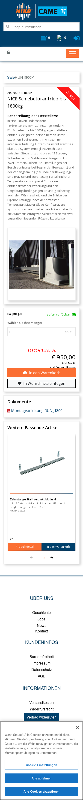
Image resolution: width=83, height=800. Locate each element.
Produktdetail (25, 547)
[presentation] (31, 557)
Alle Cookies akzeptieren (41, 791)
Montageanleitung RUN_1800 (36, 410)
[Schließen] (77, 728)
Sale (11, 77)
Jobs (41, 619)
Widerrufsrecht (41, 709)
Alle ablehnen (42, 778)
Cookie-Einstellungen (41, 765)
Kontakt (41, 631)
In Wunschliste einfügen (44, 383)
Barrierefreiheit (42, 656)
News (41, 625)
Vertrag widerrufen (41, 717)
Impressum (41, 663)
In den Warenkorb (44, 372)
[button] (39, 557)
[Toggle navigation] (72, 53)
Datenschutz (41, 669)
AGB (41, 676)
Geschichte (41, 612)
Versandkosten (41, 702)
